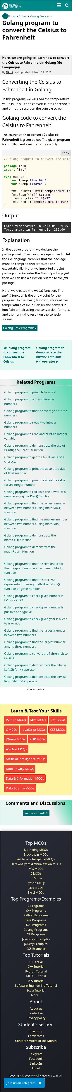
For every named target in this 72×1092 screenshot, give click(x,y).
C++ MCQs (58, 719)
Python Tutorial (36, 971)
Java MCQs (38, 719)
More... (36, 995)
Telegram (35, 1054)
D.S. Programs (36, 925)
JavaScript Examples (36, 939)
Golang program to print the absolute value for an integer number (34, 482)
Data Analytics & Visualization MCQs (36, 864)
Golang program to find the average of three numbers (35, 413)
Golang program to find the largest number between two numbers (35, 632)
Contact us (35, 1013)
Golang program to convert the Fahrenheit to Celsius (36, 656)
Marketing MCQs (36, 850)
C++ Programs (36, 911)
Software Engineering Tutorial (36, 986)
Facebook (36, 1059)
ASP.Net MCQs (16, 749)
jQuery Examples (36, 944)
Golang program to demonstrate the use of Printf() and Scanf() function (34, 447)
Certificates (36, 1036)
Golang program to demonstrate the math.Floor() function (30, 549)
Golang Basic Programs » (20, 328)
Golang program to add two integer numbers (29, 401)
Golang (23, 16)
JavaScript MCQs (34, 729)
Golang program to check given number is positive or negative (34, 609)
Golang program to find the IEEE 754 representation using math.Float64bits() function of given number (32, 584)
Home (12, 16)
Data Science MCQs (20, 788)
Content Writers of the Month (36, 1041)
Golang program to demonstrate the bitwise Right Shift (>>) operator (35, 679)
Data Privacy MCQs (20, 769)
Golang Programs (41, 16)
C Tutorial (36, 962)
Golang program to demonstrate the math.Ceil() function (30, 537)
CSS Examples (36, 949)
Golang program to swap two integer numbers (30, 424)
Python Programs (36, 915)
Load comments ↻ (36, 813)
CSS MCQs (57, 729)
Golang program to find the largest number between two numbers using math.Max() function (35, 507)
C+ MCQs (36, 878)
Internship (36, 1031)
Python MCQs (16, 719)
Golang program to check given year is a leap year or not (35, 621)
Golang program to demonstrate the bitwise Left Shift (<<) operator (35, 667)
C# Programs (36, 934)
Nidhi (9, 72)
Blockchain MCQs (36, 854)
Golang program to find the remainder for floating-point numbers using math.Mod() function (34, 568)
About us (36, 1008)
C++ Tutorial (36, 966)
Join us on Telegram (21, 1083)
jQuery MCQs (15, 739)
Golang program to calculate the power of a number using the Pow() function (35, 494)
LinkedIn (36, 1063)
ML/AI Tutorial (36, 976)
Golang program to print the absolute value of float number (34, 471)
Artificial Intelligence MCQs (25, 759)
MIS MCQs (36, 869)
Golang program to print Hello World (30, 392)
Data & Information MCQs (25, 778)
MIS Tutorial (36, 981)
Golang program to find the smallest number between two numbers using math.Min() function (35, 523)
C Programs (36, 906)
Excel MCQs (36, 892)
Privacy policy (36, 1018)
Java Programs (36, 920)
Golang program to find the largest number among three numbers (35, 644)
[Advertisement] (31, 46)
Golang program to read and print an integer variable (35, 436)
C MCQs (11, 729)
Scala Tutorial (36, 990)
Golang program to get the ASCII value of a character (34, 459)
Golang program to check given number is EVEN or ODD (34, 598)
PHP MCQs (37, 739)
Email (36, 1068)
